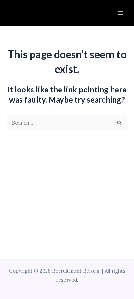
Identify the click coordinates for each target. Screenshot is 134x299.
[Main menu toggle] (120, 13)
